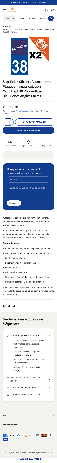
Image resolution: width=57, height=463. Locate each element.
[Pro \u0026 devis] (46, 10)
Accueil (8, 27)
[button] (4, 10)
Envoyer (12, 203)
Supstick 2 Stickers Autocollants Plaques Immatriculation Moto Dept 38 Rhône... (28, 30)
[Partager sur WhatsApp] (13, 306)
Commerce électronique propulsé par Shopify (35, 453)
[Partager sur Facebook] (4, 306)
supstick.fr (14, 453)
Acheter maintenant (28, 130)
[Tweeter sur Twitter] (8, 306)
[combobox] (35, 18)
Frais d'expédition (23, 111)
